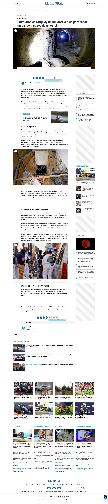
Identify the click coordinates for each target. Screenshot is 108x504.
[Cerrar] (60, 80)
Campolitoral (25, 484)
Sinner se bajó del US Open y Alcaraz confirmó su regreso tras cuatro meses (86, 114)
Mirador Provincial (57, 484)
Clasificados (39, 484)
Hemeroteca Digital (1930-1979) (28, 491)
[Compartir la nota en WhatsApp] (40, 78)
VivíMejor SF (65, 484)
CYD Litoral (45, 484)
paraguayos (43, 195)
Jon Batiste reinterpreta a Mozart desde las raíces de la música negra (86, 119)
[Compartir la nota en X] (37, 78)
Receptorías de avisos (41, 491)
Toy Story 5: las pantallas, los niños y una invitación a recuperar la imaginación (85, 103)
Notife (77, 484)
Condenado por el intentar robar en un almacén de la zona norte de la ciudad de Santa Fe (86, 109)
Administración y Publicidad (52, 491)
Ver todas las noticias (81, 123)
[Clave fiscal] (105, 498)
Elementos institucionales (65, 491)
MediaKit (85, 491)
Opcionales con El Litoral (76, 491)
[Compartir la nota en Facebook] (34, 78)
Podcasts (51, 484)
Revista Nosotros (32, 484)
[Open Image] (15, 30)
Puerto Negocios (71, 484)
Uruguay (46, 89)
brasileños (49, 195)
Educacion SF (82, 484)
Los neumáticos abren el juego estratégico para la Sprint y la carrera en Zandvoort (86, 98)
